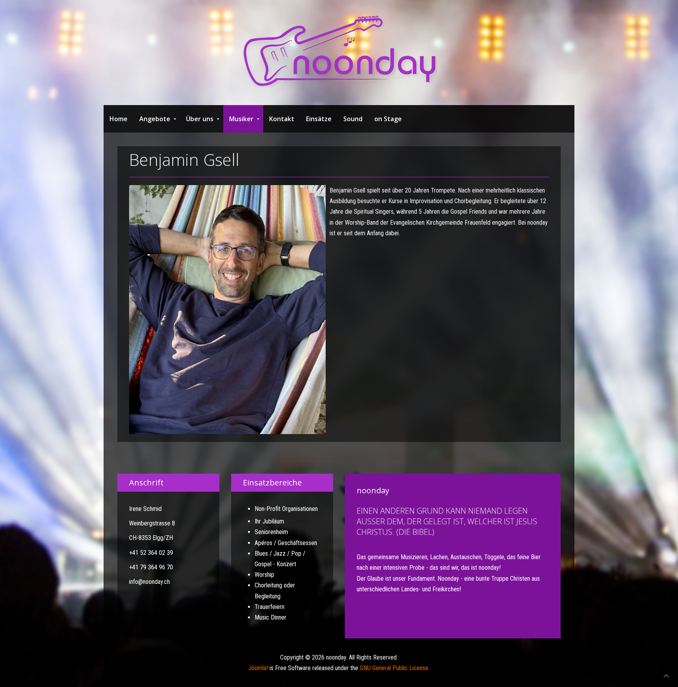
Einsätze (319, 118)
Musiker (241, 118)
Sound (353, 118)
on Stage (388, 118)
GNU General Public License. (395, 668)
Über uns (199, 118)
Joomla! (258, 668)
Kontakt (281, 118)
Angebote (154, 118)
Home (118, 118)
